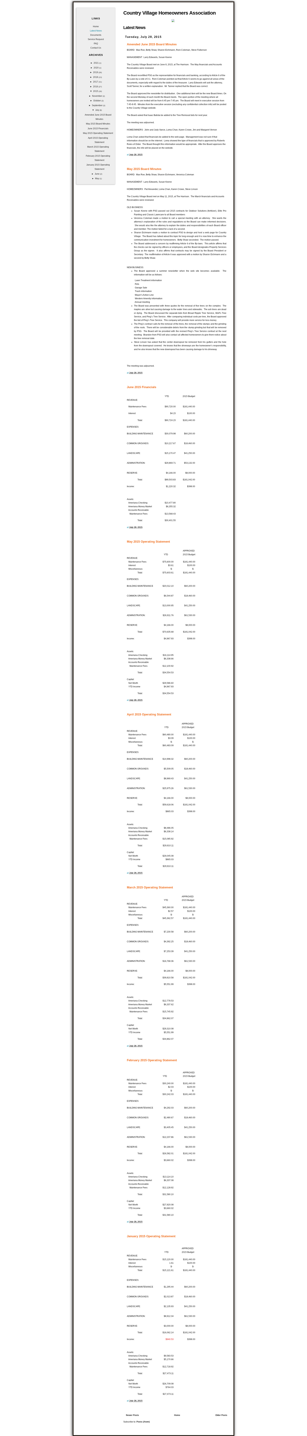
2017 (96, 82)
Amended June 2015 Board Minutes (152, 44)
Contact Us (95, 48)
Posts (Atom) (143, 1422)
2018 (96, 77)
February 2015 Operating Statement (152, 1060)
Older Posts (221, 1415)
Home (177, 1415)
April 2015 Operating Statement (149, 714)
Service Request (96, 39)
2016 (96, 86)
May (97, 178)
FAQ (96, 43)
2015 (96, 91)
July (97, 110)
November (97, 96)
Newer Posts (132, 1415)
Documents (95, 35)
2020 (96, 67)
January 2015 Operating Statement (151, 1236)
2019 (96, 72)
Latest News (96, 31)
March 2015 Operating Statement (150, 887)
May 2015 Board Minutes (144, 169)
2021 (96, 63)
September (97, 105)
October (97, 100)
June (97, 174)
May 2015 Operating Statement (148, 541)
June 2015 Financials (141, 387)
